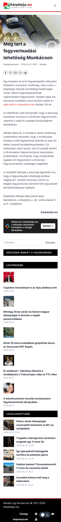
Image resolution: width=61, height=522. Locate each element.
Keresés (50, 242)
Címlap (23, 513)
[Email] (15, 73)
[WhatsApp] (20, 73)
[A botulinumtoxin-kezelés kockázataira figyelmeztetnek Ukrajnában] (8, 388)
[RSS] (36, 519)
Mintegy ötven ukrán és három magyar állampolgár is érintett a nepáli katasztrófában (26, 315)
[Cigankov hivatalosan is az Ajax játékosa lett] (8, 277)
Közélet (43, 64)
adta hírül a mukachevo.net (19, 104)
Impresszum (20, 519)
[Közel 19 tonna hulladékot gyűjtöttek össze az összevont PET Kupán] (8, 332)
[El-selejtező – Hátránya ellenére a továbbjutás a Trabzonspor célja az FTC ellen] (8, 360)
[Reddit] (25, 73)
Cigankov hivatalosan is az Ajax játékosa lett (30, 287)
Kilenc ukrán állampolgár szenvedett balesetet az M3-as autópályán (35, 425)
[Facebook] (5, 73)
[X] (10, 73)
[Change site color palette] (45, 515)
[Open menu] (55, 5)
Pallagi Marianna (10, 64)
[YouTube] (52, 513)
